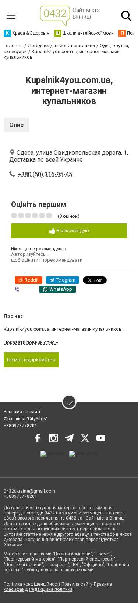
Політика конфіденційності (32, 584)
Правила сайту (76, 584)
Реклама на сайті (22, 411)
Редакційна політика (50, 589)
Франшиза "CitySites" (25, 418)
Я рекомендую (72, 230)
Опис (16, 124)
